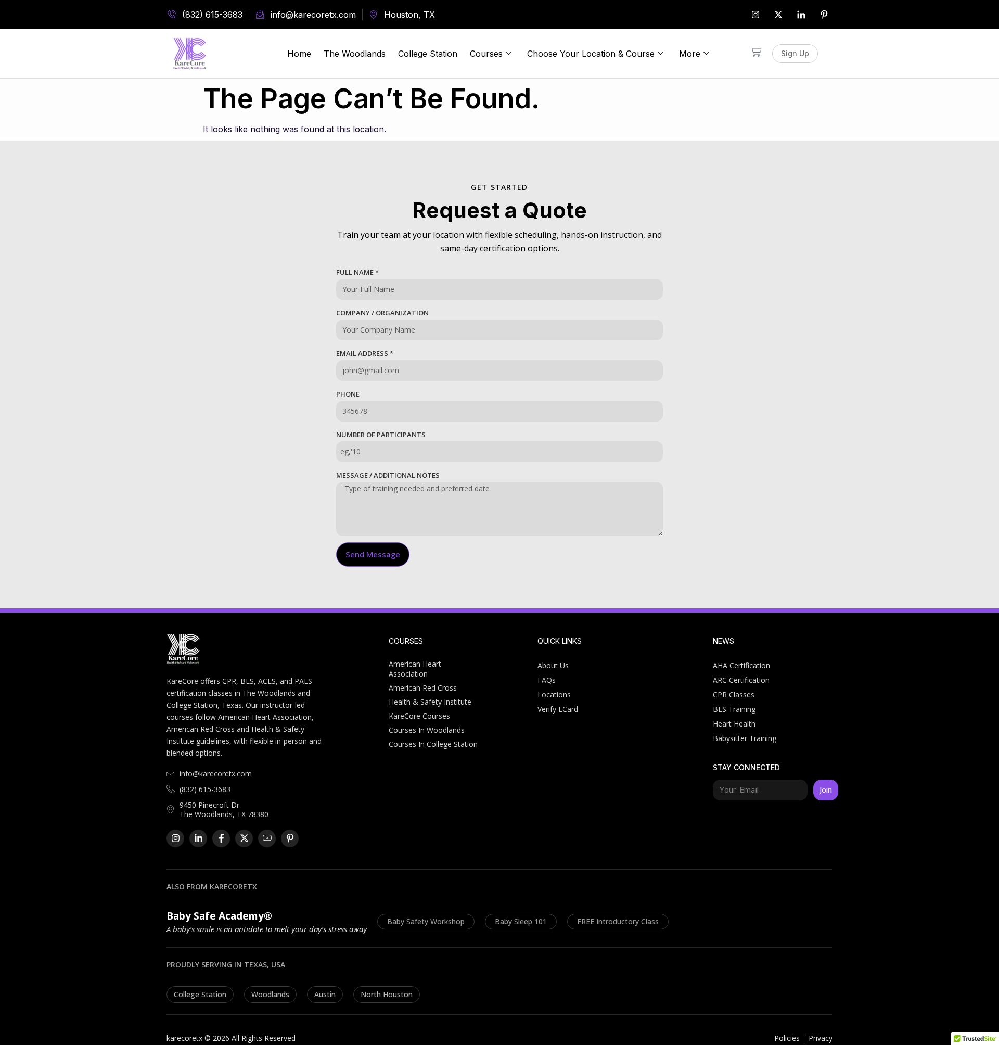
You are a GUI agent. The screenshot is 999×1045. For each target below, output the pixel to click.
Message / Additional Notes (388, 475)
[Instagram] (755, 14)
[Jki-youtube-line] (267, 838)
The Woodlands (355, 53)
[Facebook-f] (221, 838)
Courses (486, 53)
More (689, 53)
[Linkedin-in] (198, 838)
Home (299, 53)
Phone (348, 394)
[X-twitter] (778, 14)
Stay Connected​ (746, 767)
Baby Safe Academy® (219, 916)
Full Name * (357, 272)
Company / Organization (382, 312)
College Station (427, 53)
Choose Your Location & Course (591, 53)
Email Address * (364, 353)
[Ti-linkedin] (801, 14)
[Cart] (756, 52)
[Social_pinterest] (824, 14)
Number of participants (381, 434)
